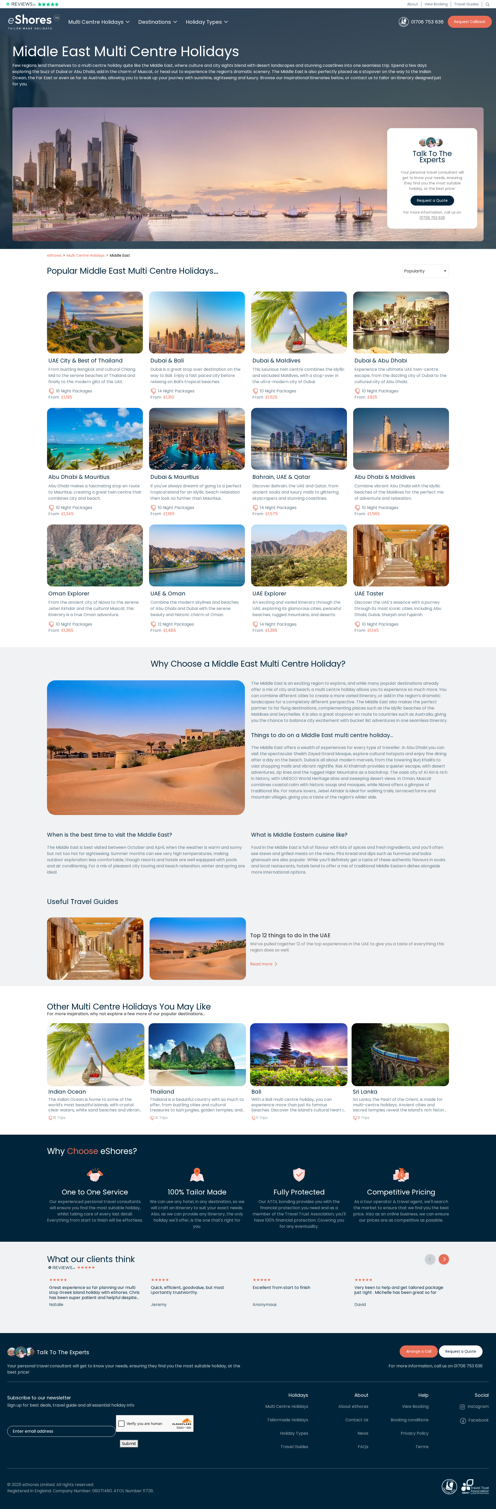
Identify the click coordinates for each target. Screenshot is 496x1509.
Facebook (478, 1420)
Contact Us (356, 1420)
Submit (129, 1444)
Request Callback (469, 21)
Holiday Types (294, 1434)
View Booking (436, 4)
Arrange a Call (418, 1351)
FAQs (363, 1447)
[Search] (487, 4)
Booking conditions (410, 1420)
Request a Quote (432, 200)
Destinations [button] (154, 22)
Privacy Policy (415, 1434)
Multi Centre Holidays (286, 1407)
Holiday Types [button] (204, 22)
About (412, 4)
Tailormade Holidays (287, 1420)
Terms (422, 1447)
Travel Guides (466, 4)
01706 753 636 (432, 217)
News (363, 1434)
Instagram (478, 1407)
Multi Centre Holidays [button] (95, 22)
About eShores (353, 1407)
